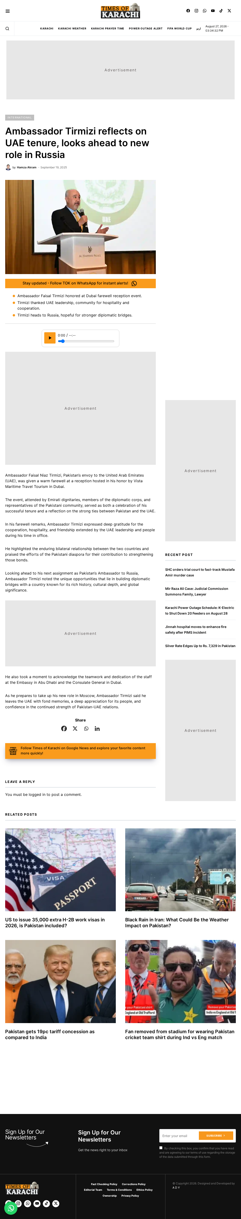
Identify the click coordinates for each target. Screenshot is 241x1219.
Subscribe (214, 1135)
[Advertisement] (128, 1185)
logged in (37, 794)
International (20, 117)
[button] (7, 10)
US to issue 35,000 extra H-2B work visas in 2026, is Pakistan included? (55, 922)
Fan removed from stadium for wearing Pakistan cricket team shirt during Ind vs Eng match (179, 1034)
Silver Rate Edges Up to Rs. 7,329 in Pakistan (200, 646)
